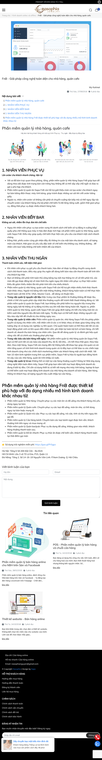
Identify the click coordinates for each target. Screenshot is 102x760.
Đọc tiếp (5, 585)
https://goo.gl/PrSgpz (45, 444)
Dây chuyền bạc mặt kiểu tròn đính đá (30, 741)
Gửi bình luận (51, 503)
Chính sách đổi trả (10, 712)
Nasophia (17, 669)
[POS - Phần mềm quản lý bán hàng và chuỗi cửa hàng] (76, 528)
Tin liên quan (51, 513)
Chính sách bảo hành (12, 716)
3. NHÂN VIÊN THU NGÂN (18, 113)
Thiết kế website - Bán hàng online (23, 619)
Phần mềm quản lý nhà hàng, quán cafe (24, 100)
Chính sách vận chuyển (12, 708)
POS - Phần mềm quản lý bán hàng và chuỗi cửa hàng (75, 546)
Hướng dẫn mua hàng (12, 678)
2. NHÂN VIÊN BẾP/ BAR (17, 109)
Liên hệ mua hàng (10, 691)
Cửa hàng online (26, 659)
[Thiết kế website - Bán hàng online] (25, 602)
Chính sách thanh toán (12, 703)
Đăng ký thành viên (11, 687)
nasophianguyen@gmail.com (24, 664)
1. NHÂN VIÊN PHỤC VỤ (17, 105)
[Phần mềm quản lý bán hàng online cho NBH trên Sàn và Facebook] (25, 537)
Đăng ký (93, 735)
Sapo (33, 669)
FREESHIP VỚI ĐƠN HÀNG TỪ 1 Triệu (49, 2)
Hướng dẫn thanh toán (12, 683)
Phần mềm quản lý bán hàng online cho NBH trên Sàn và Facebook (24, 563)
